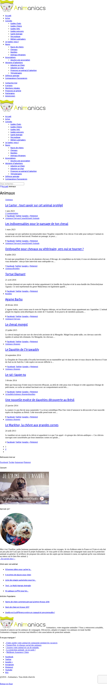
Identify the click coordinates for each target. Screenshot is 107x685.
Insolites (31, 394)
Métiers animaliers (18, 39)
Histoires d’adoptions (14, 62)
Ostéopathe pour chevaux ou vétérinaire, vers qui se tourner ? (44, 249)
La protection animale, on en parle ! (21, 650)
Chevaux (13, 49)
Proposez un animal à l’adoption (23, 70)
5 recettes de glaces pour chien (18, 574)
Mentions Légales (12, 88)
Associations (10, 57)
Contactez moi (11, 83)
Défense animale (12, 75)
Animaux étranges (18, 54)
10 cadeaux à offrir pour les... (16, 591)
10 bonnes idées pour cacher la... (18, 569)
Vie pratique (15, 36)
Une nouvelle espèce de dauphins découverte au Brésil (39, 400)
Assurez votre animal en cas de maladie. (22, 647)
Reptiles (13, 52)
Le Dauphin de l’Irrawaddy (22, 349)
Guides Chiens (16, 26)
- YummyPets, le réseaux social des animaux (23, 645)
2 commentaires (11, 213)
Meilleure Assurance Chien (17, 652)
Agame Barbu (14, 299)
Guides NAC (15, 28)
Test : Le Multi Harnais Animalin (18, 585)
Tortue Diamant (15, 274)
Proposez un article (13, 90)
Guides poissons (17, 31)
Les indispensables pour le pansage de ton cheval (36, 224)
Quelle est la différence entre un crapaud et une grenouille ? (30, 612)
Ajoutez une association (20, 60)
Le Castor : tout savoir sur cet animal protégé (34, 205)
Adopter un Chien (17, 65)
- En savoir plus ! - (7, 559)
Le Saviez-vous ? (12, 41)
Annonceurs (10, 96)
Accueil (8, 15)
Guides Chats (15, 23)
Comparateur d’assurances (16, 78)
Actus (7, 18)
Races (7, 44)
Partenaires (10, 93)
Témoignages (16, 73)
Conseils (8, 21)
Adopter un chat (17, 68)
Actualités (9, 394)
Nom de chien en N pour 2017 (17, 607)
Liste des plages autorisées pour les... (20, 580)
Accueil (4, 186)
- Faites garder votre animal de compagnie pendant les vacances (31, 643)
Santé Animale (16, 34)
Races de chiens (17, 47)
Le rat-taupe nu (15, 375)
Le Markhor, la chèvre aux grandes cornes (31, 425)
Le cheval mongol (16, 324)
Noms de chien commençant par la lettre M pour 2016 (27, 601)
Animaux (9, 200)
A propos (9, 85)
